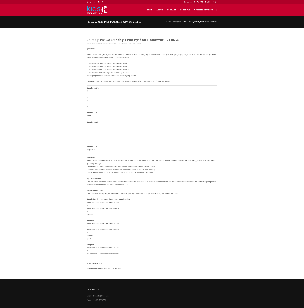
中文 (214, 2)
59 (132, 43)
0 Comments (123, 43)
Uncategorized (177, 22)
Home (168, 22)
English (207, 2)
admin (114, 43)
